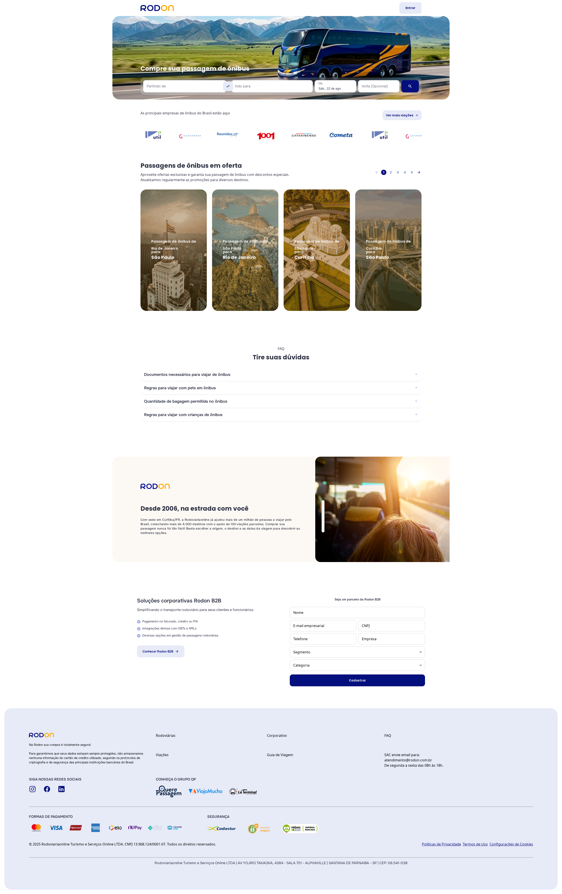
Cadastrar (357, 680)
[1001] (195, 136)
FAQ (387, 735)
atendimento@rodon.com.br (408, 760)
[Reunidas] (158, 134)
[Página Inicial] (157, 8)
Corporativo (277, 735)
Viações (162, 754)
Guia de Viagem (280, 754)
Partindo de (156, 86)
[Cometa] (271, 135)
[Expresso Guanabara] (346, 136)
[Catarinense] (233, 135)
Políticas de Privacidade (441, 844)
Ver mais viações (399, 115)
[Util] (309, 135)
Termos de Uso (475, 844)
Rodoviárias (165, 735)
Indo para (242, 86)
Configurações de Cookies (511, 844)
